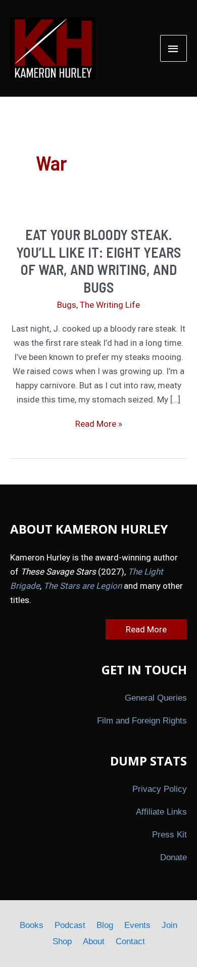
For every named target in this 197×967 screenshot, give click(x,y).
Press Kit (169, 834)
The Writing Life (110, 305)
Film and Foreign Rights (142, 721)
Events (137, 925)
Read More (146, 629)
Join (169, 925)
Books (31, 925)
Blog (104, 925)
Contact (130, 941)
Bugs (66, 305)
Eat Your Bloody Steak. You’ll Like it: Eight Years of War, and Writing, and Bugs (98, 260)
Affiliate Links (161, 812)
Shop (62, 941)
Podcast (70, 925)
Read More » (98, 424)
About (94, 941)
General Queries (156, 698)
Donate (173, 857)
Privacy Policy (159, 789)
